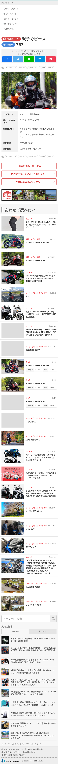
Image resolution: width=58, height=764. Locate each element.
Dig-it (29, 749)
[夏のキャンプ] (40, 195)
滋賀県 (42, 68)
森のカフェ (33, 68)
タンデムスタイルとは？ (13, 749)
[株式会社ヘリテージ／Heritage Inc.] (10, 761)
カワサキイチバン (11, 24)
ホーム (3, 744)
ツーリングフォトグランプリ (19, 744)
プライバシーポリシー (12, 752)
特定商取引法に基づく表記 (14, 755)
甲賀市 (50, 68)
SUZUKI (22, 68)
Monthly (42, 631)
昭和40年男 (9, 29)
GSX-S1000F (11, 68)
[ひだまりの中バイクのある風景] (17, 195)
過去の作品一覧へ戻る (30, 165)
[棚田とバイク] (51, 195)
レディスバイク (10, 14)
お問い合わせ (30, 752)
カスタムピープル (11, 19)
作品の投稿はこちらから (28, 181)
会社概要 (39, 749)
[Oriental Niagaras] (28, 195)
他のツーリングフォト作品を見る (28, 173)
